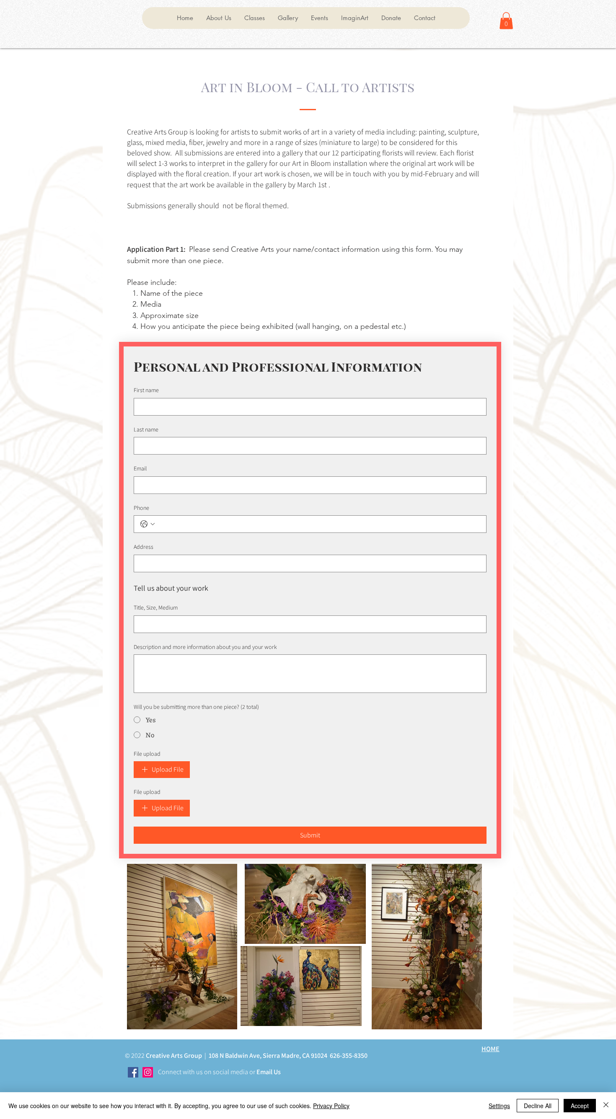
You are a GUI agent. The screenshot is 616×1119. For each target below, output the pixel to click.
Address (143, 546)
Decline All (537, 1105)
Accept (580, 1105)
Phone (141, 508)
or (251, 1071)
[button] (218, 18)
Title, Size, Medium (156, 607)
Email (140, 468)
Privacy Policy (331, 1105)
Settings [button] (499, 1105)
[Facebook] (133, 1072)
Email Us (268, 1071)
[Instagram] (147, 1072)
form (423, 249)
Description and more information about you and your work (205, 647)
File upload (147, 753)
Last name (146, 429)
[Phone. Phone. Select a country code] (147, 524)
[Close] (606, 1105)
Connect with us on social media (203, 1071)
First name (146, 390)
